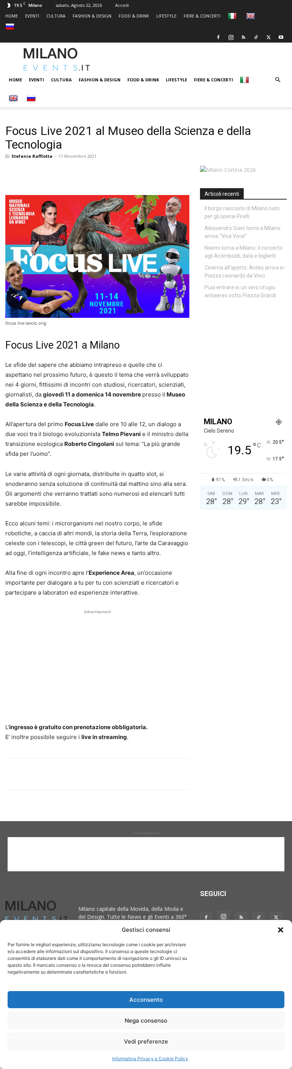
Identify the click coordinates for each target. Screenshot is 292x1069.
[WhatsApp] (48, 173)
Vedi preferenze (146, 1041)
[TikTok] (256, 37)
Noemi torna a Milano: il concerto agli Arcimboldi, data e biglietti (243, 252)
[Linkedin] (65, 173)
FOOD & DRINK (134, 16)
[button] (280, 930)
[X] (268, 37)
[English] (251, 16)
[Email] (82, 173)
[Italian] (233, 16)
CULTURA (55, 16)
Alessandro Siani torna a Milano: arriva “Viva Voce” (243, 232)
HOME (11, 16)
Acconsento (146, 999)
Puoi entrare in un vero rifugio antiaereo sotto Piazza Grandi (240, 291)
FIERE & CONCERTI (202, 16)
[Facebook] (218, 37)
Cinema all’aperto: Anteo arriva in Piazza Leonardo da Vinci (244, 272)
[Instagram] (230, 37)
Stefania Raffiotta (31, 156)
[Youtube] (281, 37)
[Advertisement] (200, 59)
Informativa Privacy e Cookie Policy (150, 1058)
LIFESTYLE (166, 16)
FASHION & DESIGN (92, 16)
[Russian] (10, 26)
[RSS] (243, 37)
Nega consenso (146, 1020)
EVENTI (32, 16)
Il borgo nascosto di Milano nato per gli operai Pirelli (242, 212)
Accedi (122, 5)
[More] (101, 173)
